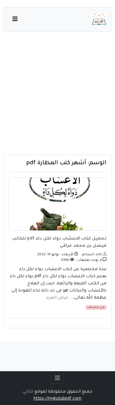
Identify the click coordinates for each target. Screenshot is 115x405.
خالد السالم (92, 255)
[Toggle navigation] (57, 379)
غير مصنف (96, 307)
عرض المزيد (57, 298)
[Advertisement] (57, 97)
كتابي (28, 392)
